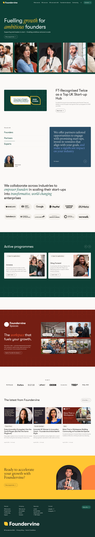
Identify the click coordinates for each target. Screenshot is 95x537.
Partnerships (37, 511)
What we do (7, 509)
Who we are (22, 509)
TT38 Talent (37, 514)
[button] (85, 246)
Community (7, 512)
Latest (35, 509)
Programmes (7, 511)
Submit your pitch (38, 512)
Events (20, 512)
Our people (22, 511)
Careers (21, 514)
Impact (6, 514)
